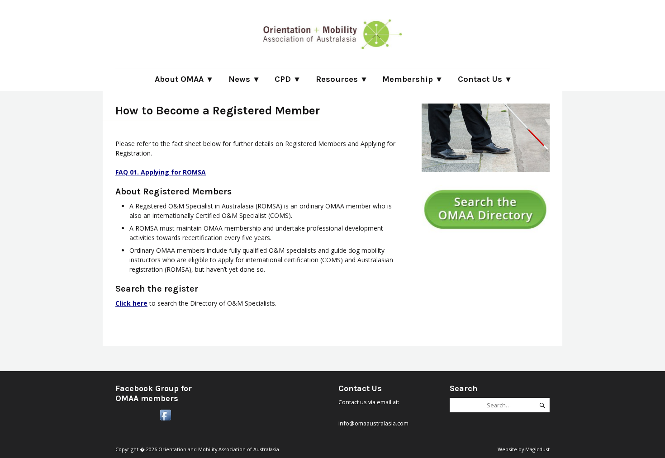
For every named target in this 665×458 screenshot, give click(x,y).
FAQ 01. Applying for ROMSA (160, 172)
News (239, 79)
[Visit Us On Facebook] (165, 420)
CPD (283, 79)
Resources (337, 79)
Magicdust (537, 449)
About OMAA (179, 79)
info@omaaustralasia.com (373, 423)
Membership (407, 79)
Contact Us (480, 79)
